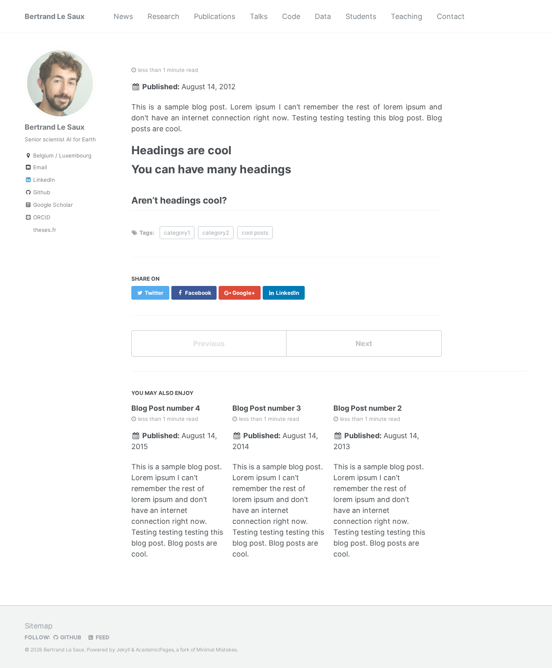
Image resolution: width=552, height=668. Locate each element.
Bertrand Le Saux (54, 16)
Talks (259, 16)
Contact (451, 16)
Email (39, 167)
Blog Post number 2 (367, 408)
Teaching (406, 16)
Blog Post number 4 (165, 408)
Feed (102, 637)
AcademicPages (155, 650)
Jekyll (123, 650)
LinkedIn (43, 179)
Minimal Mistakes (216, 650)
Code (291, 16)
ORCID (41, 217)
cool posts (255, 232)
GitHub (70, 637)
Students (361, 16)
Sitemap (39, 626)
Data (323, 16)
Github (41, 192)
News (123, 16)
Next (364, 343)
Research (163, 16)
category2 (215, 232)
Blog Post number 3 (266, 408)
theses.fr (44, 230)
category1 (177, 232)
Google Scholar (52, 205)
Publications (214, 16)
